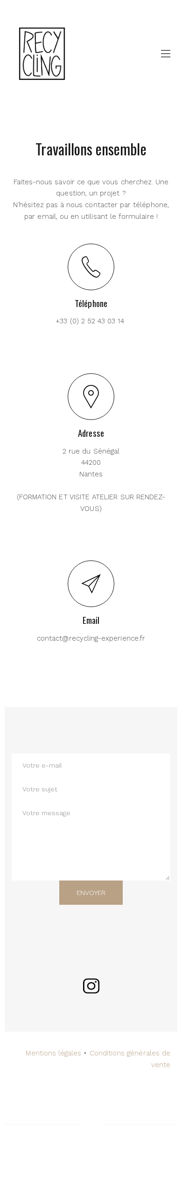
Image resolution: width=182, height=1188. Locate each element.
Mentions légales (53, 1053)
